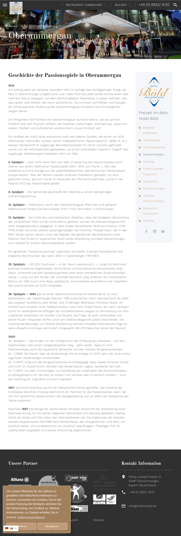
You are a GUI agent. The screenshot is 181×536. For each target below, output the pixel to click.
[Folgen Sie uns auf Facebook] (146, 231)
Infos (31, 49)
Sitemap (148, 220)
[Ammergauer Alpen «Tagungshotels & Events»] (104, 482)
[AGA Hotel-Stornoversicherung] (19, 481)
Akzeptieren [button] (52, 526)
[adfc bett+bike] (76, 478)
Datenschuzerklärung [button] (31, 517)
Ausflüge (148, 161)
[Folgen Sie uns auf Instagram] (154, 231)
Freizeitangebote (154, 147)
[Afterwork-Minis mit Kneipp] (76, 493)
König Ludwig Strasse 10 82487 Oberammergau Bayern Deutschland (145, 481)
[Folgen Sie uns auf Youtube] (163, 231)
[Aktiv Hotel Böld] (154, 91)
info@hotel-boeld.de (142, 506)
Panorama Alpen (154, 188)
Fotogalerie (150, 181)
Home (12, 49)
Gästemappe (151, 140)
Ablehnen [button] (21, 526)
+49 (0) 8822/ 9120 (142, 492)
